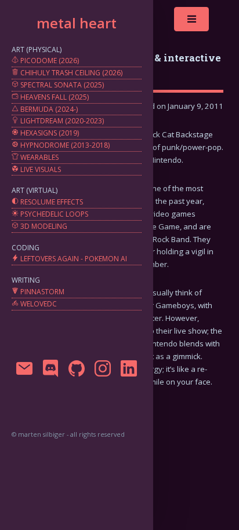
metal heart (77, 22)
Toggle (192, 21)
